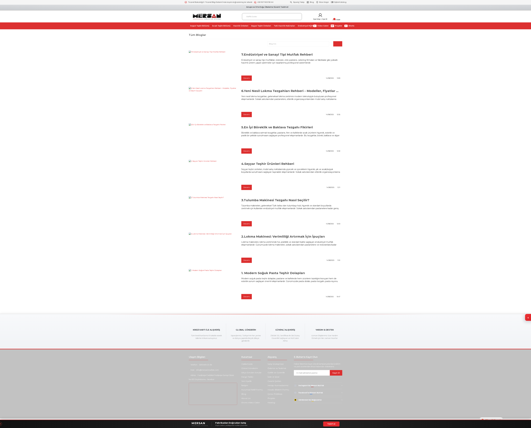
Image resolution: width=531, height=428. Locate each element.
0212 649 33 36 (205, 365)
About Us (245, 398)
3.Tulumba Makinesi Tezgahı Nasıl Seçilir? (275, 200)
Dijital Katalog (338, 2)
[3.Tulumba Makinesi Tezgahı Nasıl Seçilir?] (213, 212)
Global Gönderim (249, 368)
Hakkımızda (247, 364)
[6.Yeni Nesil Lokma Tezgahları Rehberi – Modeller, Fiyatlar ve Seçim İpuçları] (213, 103)
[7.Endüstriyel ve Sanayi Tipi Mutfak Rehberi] (213, 67)
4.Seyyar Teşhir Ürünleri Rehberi (267, 164)
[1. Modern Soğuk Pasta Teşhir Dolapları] (213, 285)
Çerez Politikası (275, 394)
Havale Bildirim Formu (278, 389)
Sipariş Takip (297, 2)
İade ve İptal (273, 377)
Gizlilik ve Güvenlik (276, 372)
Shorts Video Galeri (250, 402)
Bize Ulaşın (322, 2)
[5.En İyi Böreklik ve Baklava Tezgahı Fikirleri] (213, 139)
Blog (310, 2)
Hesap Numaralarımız (278, 385)
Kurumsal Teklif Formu (252, 389)
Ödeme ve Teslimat (277, 368)
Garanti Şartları (274, 381)
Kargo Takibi (247, 377)
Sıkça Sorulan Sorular (251, 372)
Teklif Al (331, 424)
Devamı (246, 78)
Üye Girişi (316, 19)
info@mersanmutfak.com (207, 370)
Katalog (271, 402)
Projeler (271, 398)
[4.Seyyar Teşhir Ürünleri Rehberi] (213, 176)
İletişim (244, 385)
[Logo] (207, 16)
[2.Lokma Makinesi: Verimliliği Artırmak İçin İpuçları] (213, 249)
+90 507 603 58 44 (263, 2)
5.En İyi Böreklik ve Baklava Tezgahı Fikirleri (277, 127)
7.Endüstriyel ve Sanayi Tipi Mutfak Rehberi (277, 54)
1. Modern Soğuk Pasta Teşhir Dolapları (273, 273)
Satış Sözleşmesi (275, 364)
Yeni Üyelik (246, 381)
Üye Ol (324, 19)
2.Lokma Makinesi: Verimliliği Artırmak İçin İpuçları (283, 236)
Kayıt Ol (336, 373)
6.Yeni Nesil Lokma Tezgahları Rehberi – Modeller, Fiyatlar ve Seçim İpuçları (290, 91)
